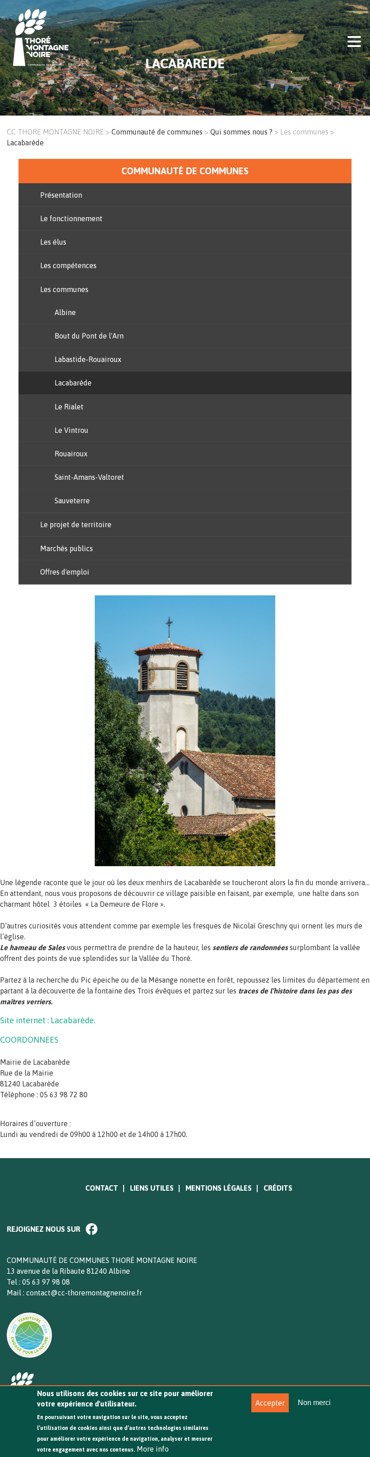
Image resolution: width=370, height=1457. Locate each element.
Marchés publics (66, 548)
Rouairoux (71, 454)
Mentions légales (218, 1188)
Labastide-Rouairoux (88, 359)
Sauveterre (72, 500)
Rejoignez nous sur (43, 1229)
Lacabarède (73, 383)
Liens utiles (152, 1188)
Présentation (61, 195)
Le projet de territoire (75, 524)
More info (153, 1449)
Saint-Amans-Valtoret (89, 477)
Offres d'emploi (64, 572)
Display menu (354, 40)
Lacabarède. (73, 1020)
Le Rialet (69, 407)
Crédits (278, 1188)
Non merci (314, 1402)
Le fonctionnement (71, 218)
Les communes (304, 132)
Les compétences (68, 265)
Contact (101, 1188)
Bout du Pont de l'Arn (89, 336)
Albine (65, 312)
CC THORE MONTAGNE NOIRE (55, 132)
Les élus (53, 242)
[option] (185, 736)
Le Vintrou (71, 430)
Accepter (270, 1403)
